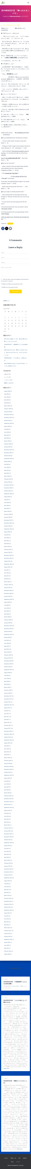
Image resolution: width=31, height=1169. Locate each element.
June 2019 (6, 643)
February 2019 (7, 655)
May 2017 (6, 716)
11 (12, 320)
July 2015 (6, 781)
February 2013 (7, 863)
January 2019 (7, 658)
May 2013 (6, 854)
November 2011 (8, 904)
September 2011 (8, 910)
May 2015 (6, 787)
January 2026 (7, 411)
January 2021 (7, 587)
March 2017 (7, 722)
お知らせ (6, 374)
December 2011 (8, 901)
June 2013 (6, 851)
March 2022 (7, 546)
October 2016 (7, 737)
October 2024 (7, 455)
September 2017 (8, 704)
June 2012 (6, 886)
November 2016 (8, 734)
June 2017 (6, 713)
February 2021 (7, 584)
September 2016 (8, 740)
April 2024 (6, 473)
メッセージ (10, 223)
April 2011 (6, 924)
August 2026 (7, 391)
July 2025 (6, 429)
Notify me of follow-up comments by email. (12, 284)
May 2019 (6, 646)
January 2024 (7, 482)
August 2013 (7, 845)
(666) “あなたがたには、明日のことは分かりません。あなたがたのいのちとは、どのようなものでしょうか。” (15, 352)
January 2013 (7, 866)
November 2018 (8, 663)
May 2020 (6, 611)
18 (12, 323)
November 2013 (8, 836)
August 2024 (7, 461)
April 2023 (6, 508)
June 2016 (6, 748)
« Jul (4, 331)
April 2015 (6, 789)
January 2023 (7, 517)
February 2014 (7, 828)
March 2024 (7, 476)
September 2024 (8, 458)
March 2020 (7, 616)
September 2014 (8, 807)
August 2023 (7, 496)
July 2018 (6, 675)
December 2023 (8, 485)
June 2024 (6, 467)
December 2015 (8, 766)
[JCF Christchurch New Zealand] (3, 3)
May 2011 (6, 921)
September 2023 (8, 493)
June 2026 (6, 397)
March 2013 (7, 860)
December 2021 (8, 555)
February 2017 (7, 725)
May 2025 (6, 435)
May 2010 (6, 948)
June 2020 (6, 608)
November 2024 (8, 452)
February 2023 (7, 514)
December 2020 (8, 590)
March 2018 (7, 687)
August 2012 (7, 880)
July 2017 (6, 710)
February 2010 (7, 951)
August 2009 (7, 954)
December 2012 (8, 869)
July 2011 (6, 916)
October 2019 (7, 631)
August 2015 (7, 778)
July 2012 (6, 883)
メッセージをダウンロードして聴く (10, 25)
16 (5, 323)
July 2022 (6, 534)
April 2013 (6, 857)
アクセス (18, 1161)
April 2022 (6, 543)
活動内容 (25, 1158)
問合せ (12, 1161)
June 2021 (6, 572)
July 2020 (6, 605)
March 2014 (7, 825)
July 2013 (6, 848)
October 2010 (7, 936)
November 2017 (8, 699)
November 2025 (8, 417)
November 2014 (8, 801)
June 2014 (6, 816)
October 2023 (7, 490)
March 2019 (7, 652)
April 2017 (6, 719)
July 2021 (6, 570)
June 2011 (6, 918)
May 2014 (6, 819)
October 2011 (7, 907)
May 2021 (6, 575)
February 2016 (7, 760)
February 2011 (7, 930)
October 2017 (7, 702)
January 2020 (7, 622)
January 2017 (7, 728)
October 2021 (7, 561)
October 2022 (7, 526)
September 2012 (8, 877)
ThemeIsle (20, 1165)
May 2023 (6, 505)
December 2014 (8, 798)
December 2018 (8, 660)
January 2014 (7, 831)
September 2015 (8, 775)
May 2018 (6, 681)
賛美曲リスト (6, 300)
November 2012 (8, 872)
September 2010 (8, 939)
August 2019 (7, 637)
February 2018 (7, 690)
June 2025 (6, 432)
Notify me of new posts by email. (10, 287)
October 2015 (7, 772)
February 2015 (7, 795)
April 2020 (6, 614)
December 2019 (8, 625)
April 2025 (6, 438)
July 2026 (6, 394)
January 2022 (7, 552)
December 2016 (8, 731)
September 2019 (8, 634)
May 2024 (6, 470)
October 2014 (7, 804)
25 (12, 326)
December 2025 (8, 414)
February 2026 (7, 408)
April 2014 (6, 822)
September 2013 (8, 842)
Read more (6, 1068)
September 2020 (8, 599)
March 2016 (7, 757)
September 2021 (8, 564)
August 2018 (7, 672)
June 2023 (6, 502)
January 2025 (7, 446)
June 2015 (6, 784)
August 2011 (7, 913)
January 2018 (7, 693)
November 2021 (8, 558)
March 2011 (7, 927)
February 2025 (7, 443)
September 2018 (8, 669)
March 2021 (7, 581)
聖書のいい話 (7, 383)
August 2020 (7, 602)
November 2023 (8, 487)
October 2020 (7, 596)
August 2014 (7, 810)
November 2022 (8, 523)
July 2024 (6, 464)
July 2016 (6, 745)
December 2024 (8, 449)
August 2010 (7, 942)
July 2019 (6, 640)
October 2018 (7, 666)
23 (5, 326)
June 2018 (6, 678)
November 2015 (8, 769)
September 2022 (8, 529)
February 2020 (7, 619)
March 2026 (7, 405)
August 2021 (7, 567)
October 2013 (7, 839)
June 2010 (6, 945)
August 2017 (7, 707)
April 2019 (6, 649)
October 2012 (7, 875)
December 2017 (8, 696)
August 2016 (7, 743)
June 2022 (6, 537)
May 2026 (6, 400)
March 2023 (7, 511)
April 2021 (6, 578)
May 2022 (6, 540)
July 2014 (6, 813)
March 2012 (7, 895)
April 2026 (6, 402)
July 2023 (6, 499)
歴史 (19, 1158)
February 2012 (7, 898)
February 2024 (7, 479)
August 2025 (7, 426)
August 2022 (7, 531)
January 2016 (7, 763)
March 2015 (7, 792)
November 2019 (8, 628)
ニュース (6, 377)
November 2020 (8, 593)
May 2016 (6, 751)
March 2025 (7, 441)
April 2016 (6, 754)
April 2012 (6, 892)
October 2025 (7, 420)
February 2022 (7, 549)
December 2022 (8, 520)
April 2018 (6, 684)
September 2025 (8, 423)
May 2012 (6, 889)
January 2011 (7, 933)
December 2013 (8, 833)
